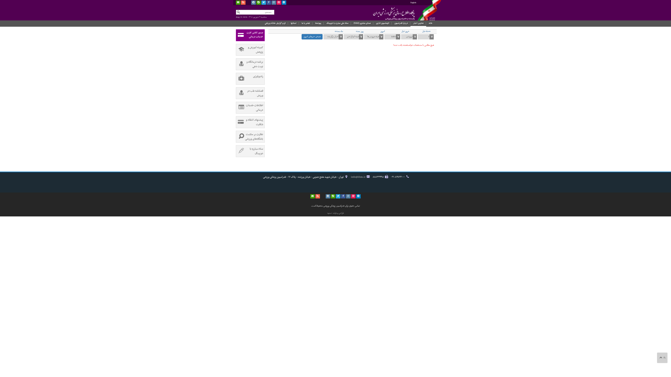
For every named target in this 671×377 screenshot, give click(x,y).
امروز (382, 31)
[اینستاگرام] (274, 3)
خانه (430, 23)
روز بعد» (360, 31)
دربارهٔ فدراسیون (401, 23)
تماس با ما (306, 23)
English (413, 2)
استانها (293, 23)
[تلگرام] (284, 3)
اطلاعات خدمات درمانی (254, 107)
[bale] (258, 3)
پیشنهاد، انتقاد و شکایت (254, 122)
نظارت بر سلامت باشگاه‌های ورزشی (254, 136)
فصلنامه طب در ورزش (255, 93)
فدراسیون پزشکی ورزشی (387, 13)
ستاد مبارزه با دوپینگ (256, 151)
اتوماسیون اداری (382, 23)
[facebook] (268, 3)
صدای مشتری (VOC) (362, 23)
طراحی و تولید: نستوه (335, 213)
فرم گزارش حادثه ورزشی (275, 23)
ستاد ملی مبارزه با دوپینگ (337, 23)
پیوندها (318, 23)
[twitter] (263, 3)
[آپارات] (279, 3)
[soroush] (253, 3)
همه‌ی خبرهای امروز (312, 37)
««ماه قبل (426, 31)
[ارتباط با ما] (238, 3)
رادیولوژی (258, 76)
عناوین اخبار (418, 23)
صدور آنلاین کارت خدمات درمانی (255, 35)
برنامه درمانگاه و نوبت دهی (254, 64)
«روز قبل (405, 31)
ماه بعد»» (339, 31)
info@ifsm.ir (358, 177)
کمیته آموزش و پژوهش (255, 49)
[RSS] (243, 3)
